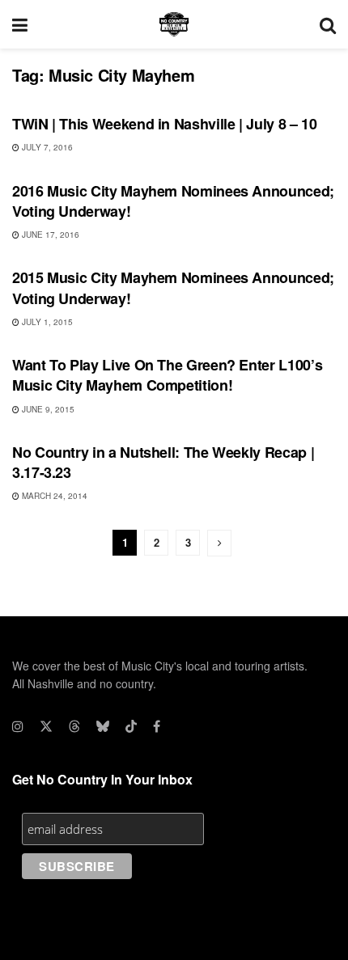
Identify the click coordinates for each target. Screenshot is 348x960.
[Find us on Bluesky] (102, 726)
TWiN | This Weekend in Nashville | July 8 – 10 (164, 123)
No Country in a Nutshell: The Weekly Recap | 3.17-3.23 (163, 462)
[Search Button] (328, 24)
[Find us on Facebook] (156, 726)
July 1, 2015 (46, 322)
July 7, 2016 (46, 147)
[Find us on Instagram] (17, 726)
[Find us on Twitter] (46, 726)
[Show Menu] (20, 24)
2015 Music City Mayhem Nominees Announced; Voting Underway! (173, 287)
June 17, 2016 (49, 234)
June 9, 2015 (46, 409)
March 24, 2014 (53, 495)
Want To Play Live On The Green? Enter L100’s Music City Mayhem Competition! (167, 374)
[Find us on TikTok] (131, 726)
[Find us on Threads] (74, 726)
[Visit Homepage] (174, 24)
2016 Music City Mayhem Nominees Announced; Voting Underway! (173, 201)
